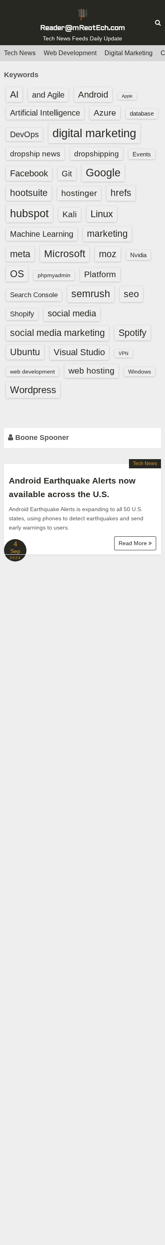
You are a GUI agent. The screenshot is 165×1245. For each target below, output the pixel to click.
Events (142, 154)
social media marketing (57, 333)
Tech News (20, 53)
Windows (139, 371)
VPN (124, 353)
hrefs (121, 193)
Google (103, 173)
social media (72, 313)
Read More (134, 543)
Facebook (29, 173)
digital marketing (94, 133)
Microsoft (64, 253)
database (142, 113)
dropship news (35, 153)
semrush (90, 293)
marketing (107, 233)
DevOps (24, 134)
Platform (100, 274)
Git (67, 173)
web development (32, 371)
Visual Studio (79, 352)
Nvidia (138, 255)
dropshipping (96, 153)
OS (17, 273)
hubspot (29, 214)
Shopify (22, 314)
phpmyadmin (54, 275)
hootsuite (29, 193)
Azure (105, 112)
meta (20, 254)
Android (93, 95)
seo (131, 294)
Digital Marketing (129, 53)
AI (14, 95)
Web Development (70, 53)
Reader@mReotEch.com (82, 28)
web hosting (91, 370)
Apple (127, 96)
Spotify (133, 333)
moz (108, 254)
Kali (69, 214)
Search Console (34, 295)
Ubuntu (25, 352)
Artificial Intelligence (45, 112)
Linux (102, 213)
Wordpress (33, 389)
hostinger (79, 193)
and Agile (48, 94)
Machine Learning (41, 234)
